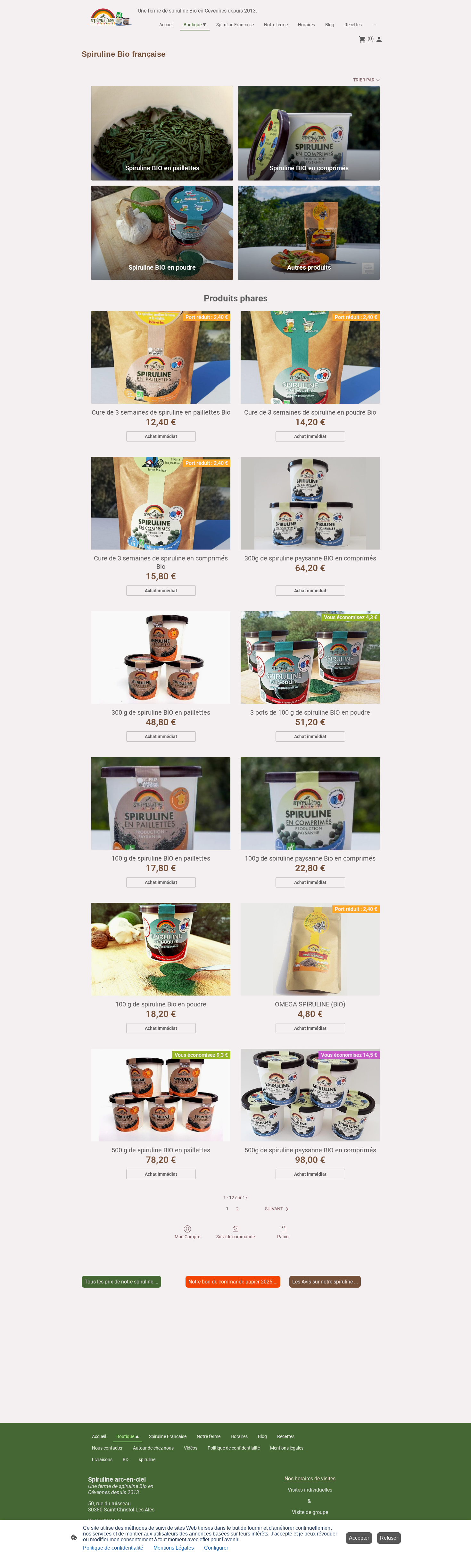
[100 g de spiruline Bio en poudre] (160, 949)
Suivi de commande (235, 1236)
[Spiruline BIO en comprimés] (309, 121)
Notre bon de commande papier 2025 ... (232, 1282)
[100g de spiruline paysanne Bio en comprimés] (310, 803)
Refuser (389, 1538)
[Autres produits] (309, 221)
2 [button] (237, 1208)
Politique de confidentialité (113, 1548)
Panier (283, 1236)
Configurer (216, 1548)
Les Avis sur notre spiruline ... (325, 1282)
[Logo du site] (111, 16)
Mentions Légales (173, 1548)
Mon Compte (187, 1236)
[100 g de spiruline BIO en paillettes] (160, 803)
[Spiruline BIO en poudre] (162, 221)
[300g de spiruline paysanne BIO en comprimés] (310, 503)
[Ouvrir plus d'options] (374, 24)
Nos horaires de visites (310, 1479)
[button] (278, 1209)
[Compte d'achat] (379, 39)
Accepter (359, 1538)
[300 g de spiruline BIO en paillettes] (160, 657)
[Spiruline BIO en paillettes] (162, 121)
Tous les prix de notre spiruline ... (121, 1282)
